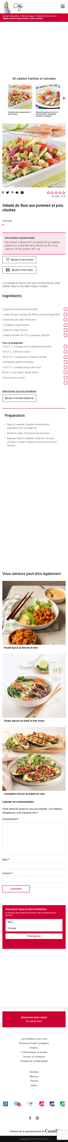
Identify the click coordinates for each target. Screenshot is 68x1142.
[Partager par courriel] (22, 192)
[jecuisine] (41, 1103)
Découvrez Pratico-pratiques (34, 1043)
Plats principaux (28, 16)
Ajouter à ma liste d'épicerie (19, 398)
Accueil (5, 16)
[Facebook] (30, 1118)
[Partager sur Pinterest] (12, 192)
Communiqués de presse (34, 1052)
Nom (5, 859)
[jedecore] (52, 1103)
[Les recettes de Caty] (7, 6)
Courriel (7, 873)
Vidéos (34, 1085)
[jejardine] (62, 1103)
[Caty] (30, 1103)
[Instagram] (37, 1118)
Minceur (34, 1076)
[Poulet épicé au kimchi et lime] (34, 613)
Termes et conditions (34, 1056)
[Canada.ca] (52, 1131)
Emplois (34, 1047)
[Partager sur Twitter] (7, 192)
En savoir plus (34, 1019)
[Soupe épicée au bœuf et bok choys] (34, 686)
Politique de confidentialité (34, 1061)
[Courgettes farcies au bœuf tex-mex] (34, 759)
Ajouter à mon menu (22, 269)
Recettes (15, 16)
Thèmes (34, 1080)
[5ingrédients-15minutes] (17, 1103)
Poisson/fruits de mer (46, 16)
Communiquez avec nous (34, 1038)
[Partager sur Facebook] (3, 192)
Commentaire (10, 819)
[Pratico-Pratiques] (5, 1103)
